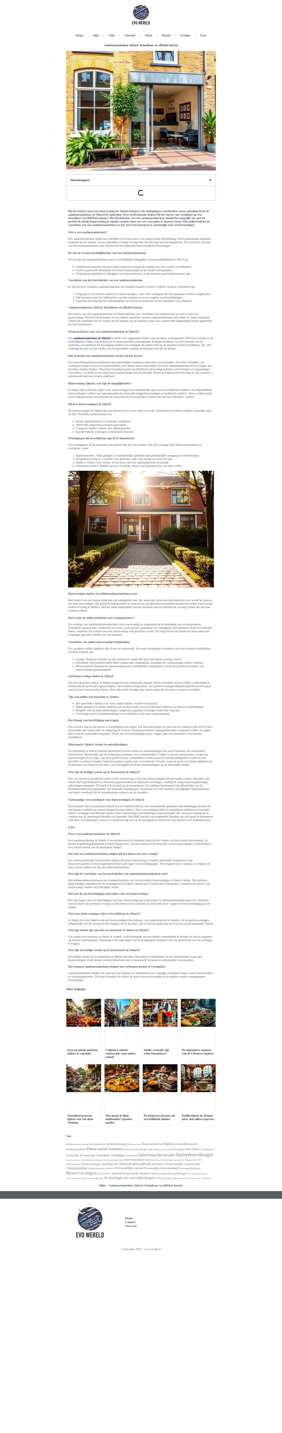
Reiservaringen (81, 1172)
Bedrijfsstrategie (117, 1144)
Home (79, 35)
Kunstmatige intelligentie (100, 1164)
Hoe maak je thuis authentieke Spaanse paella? (119, 1119)
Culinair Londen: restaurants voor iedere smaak (121, 1053)
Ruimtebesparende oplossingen (169, 1173)
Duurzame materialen (134, 1149)
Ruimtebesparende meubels (131, 1173)
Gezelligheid (207, 1149)
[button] (210, 180)
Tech (203, 35)
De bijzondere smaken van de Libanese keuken (197, 1051)
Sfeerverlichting (73, 1178)
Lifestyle (129, 35)
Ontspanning (76, 1168)
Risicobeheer (104, 1173)
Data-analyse (152, 1144)
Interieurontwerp (136, 1160)
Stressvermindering (92, 1178)
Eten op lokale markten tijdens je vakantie (82, 1051)
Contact (130, 1222)
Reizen (166, 35)
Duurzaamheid (76, 1149)
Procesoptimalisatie (189, 1168)
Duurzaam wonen (104, 1148)
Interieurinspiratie (113, 1160)
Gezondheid (131, 1155)
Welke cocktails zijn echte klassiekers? (156, 1051)
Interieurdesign (194, 1154)
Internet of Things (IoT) (185, 1160)
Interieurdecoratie (157, 1154)
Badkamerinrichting (77, 1144)
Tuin (112, 35)
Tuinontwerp (179, 1178)
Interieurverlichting (161, 1160)
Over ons (131, 1226)
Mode (148, 35)
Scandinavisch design (197, 1174)
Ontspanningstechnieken (101, 1168)
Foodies (185, 35)
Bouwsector (134, 1144)
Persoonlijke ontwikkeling (160, 1168)
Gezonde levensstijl (80, 1155)
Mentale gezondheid (134, 1164)
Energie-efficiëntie (186, 1149)
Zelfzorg (206, 1178)
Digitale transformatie (180, 1144)
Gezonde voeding (109, 1155)
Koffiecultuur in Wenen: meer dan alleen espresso (198, 1117)
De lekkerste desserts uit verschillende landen (159, 1117)
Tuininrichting (164, 1178)
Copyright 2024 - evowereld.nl (141, 1249)
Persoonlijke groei (129, 1168)
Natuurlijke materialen (183, 1164)
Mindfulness (158, 1164)
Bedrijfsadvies (97, 1144)
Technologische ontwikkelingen (129, 1178)
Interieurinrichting (92, 1160)
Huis (96, 35)
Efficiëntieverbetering (160, 1149)
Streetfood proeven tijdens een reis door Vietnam (80, 1119)
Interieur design (73, 1160)
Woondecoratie (194, 1178)
